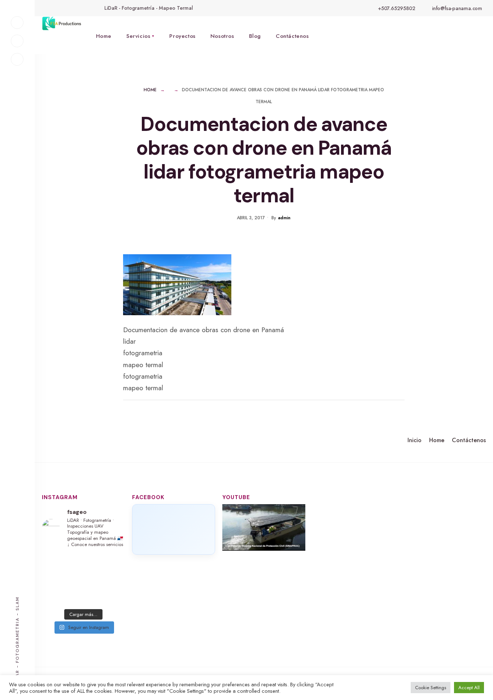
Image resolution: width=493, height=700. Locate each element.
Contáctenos (292, 36)
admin (284, 218)
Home (104, 36)
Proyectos (182, 36)
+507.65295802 (395, 8)
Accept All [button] (469, 687)
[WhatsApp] (17, 59)
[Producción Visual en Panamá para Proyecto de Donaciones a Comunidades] (263, 527)
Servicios (138, 36)
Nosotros (222, 36)
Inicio (414, 440)
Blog (255, 36)
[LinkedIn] (17, 41)
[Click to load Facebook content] (173, 529)
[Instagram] (17, 22)
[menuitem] (140, 35)
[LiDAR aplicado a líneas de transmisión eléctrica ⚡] (83, 579)
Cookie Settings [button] (430, 687)
